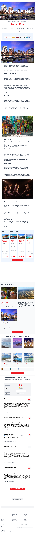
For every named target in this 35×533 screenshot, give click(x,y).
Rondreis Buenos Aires (22, 301)
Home (5, 21)
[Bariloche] (6, 358)
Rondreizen (25, 515)
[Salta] (28, 343)
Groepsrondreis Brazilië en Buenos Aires (5, 241)
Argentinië (18, 21)
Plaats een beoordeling (20, 393)
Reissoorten (25, 519)
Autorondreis (14, 519)
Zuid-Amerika (14, 21)
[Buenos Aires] (9, 315)
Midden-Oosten (3, 520)
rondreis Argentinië (21, 380)
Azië (1, 514)
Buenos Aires (4, 251)
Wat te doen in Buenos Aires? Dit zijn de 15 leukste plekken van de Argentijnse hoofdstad (9, 302)
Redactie (7, 322)
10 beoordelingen (21, 388)
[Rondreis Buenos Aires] (26, 293)
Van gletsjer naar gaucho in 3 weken (21, 241)
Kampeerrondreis (14, 520)
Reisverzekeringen (26, 520)
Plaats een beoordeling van (17, 488)
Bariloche (6, 363)
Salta (31, 251)
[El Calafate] (17, 358)
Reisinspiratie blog (26, 513)
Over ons (2, 531)
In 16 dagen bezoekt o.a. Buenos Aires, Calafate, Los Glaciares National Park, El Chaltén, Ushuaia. (13, 248)
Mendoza (30, 253)
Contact (5, 531)
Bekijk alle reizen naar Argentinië (17, 260)
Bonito (7, 253)
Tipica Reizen (17, 435)
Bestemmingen (9, 21)
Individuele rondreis (14, 514)
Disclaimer (8, 531)
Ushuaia (15, 250)
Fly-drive (13, 515)
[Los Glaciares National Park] (28, 358)
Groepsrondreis (14, 513)
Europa (2, 515)
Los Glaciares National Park (29, 253)
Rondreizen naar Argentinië (17, 499)
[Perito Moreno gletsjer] (6, 343)
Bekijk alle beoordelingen (20, 391)
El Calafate (17, 363)
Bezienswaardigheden (23, 21)
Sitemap (11, 531)
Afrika (2, 513)
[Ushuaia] (17, 343)
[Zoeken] (32, 1)
